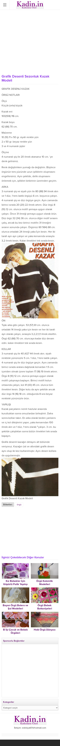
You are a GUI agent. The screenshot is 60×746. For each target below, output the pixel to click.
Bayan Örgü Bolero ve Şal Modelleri (15, 607)
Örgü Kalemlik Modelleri (44, 582)
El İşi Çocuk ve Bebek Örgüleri (15, 631)
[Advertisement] (30, 41)
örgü (19, 504)
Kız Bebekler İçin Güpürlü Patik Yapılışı (15, 582)
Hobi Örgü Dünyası (45, 629)
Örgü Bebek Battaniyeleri (44, 607)
